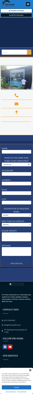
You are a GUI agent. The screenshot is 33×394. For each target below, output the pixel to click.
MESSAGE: (6, 245)
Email (4, 190)
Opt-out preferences (11, 391)
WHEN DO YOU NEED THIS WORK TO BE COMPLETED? (16, 159)
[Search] (29, 52)
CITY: (4, 199)
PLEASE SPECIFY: (9, 231)
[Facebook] (5, 346)
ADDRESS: (6, 180)
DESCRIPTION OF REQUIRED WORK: (16, 210)
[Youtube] (10, 346)
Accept (16, 387)
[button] (30, 370)
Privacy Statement (21, 391)
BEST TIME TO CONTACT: (13, 221)
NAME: (5, 148)
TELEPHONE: (8, 171)
